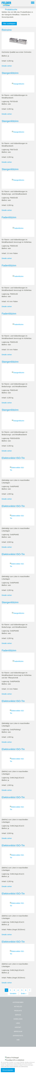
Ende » (23, 993)
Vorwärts (13, 993)
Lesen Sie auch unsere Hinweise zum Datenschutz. (14, 1066)
